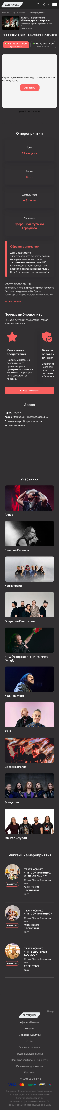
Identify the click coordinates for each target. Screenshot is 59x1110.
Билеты (12, 884)
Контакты (29, 1072)
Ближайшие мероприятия (42, 34)
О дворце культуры (30, 1034)
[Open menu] (54, 4)
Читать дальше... (13, 301)
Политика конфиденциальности (29, 1060)
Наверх (51, 1011)
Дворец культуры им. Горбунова (33, 23)
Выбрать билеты (29, 390)
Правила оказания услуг (29, 1053)
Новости (30, 1028)
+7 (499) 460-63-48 (15, 425)
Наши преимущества (14, 34)
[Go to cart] (49, 4)
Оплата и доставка (29, 1047)
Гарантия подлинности (29, 1066)
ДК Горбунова (12, 4)
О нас (29, 1041)
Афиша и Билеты (29, 1022)
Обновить (29, 87)
